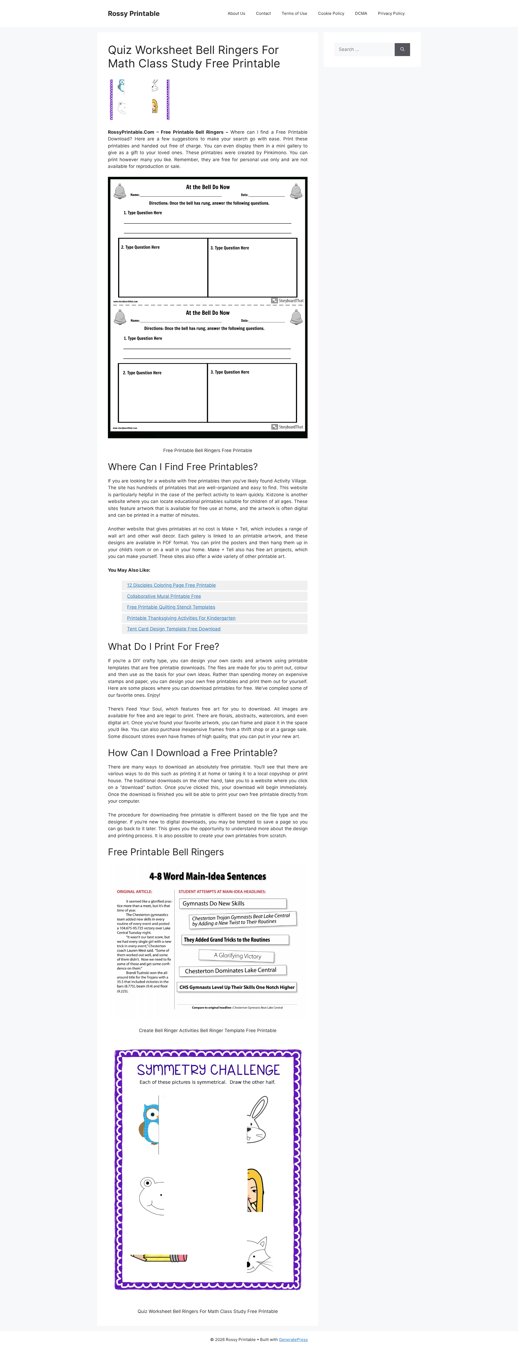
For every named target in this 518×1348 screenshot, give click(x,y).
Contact (263, 13)
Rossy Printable (134, 13)
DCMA (361, 13)
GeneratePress (293, 1339)
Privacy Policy (391, 13)
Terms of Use (294, 13)
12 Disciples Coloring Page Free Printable (171, 585)
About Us (236, 13)
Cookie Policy (331, 13)
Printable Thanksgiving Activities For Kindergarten (181, 618)
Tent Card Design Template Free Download (174, 629)
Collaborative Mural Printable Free (164, 596)
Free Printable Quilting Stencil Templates (171, 607)
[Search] (402, 49)
